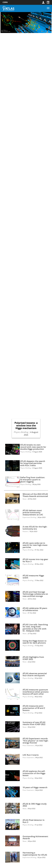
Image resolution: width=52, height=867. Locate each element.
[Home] (8, 8)
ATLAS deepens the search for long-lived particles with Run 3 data (32, 463)
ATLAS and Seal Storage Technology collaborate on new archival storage (35, 594)
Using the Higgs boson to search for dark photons (34, 641)
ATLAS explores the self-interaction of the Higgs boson (34, 773)
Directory (48, 2)
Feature (25, 531)
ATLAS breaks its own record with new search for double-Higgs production (33, 446)
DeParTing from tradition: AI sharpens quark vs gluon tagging (32, 479)
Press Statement (28, 745)
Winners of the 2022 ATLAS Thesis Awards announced (35, 495)
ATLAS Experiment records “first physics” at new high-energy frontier (35, 740)
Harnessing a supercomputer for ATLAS (35, 853)
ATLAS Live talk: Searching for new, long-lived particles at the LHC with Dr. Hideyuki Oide (35, 627)
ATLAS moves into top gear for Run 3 (35, 560)
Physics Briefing (21, 432)
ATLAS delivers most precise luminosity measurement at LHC (33, 512)
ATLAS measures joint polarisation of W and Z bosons (34, 708)
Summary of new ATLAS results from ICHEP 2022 (34, 723)
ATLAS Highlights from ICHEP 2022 (33, 658)
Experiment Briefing (29, 517)
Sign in (43, 2)
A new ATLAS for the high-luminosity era (35, 527)
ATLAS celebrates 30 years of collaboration (35, 609)
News (24, 499)
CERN (5, 2)
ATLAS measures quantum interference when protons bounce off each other (35, 691)
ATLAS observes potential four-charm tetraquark (35, 674)
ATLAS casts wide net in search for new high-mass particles (35, 545)
